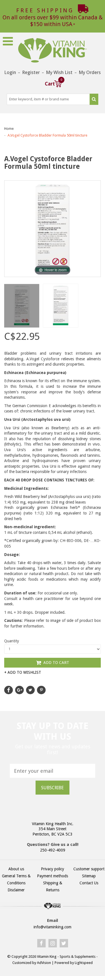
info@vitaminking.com (52, 927)
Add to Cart (55, 662)
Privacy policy (52, 869)
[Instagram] (52, 943)
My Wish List (59, 72)
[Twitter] (64, 943)
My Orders (90, 72)
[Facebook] (41, 943)
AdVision (44, 963)
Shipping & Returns (52, 886)
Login (10, 72)
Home (9, 128)
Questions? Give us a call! (52, 844)
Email (52, 920)
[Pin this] (41, 690)
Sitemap (89, 876)
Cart (53, 83)
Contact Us (89, 883)
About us (16, 869)
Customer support (88, 869)
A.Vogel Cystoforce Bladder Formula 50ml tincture (47, 135)
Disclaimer (16, 890)
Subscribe (52, 787)
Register (31, 72)
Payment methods (52, 876)
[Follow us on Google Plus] (19, 690)
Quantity (11, 641)
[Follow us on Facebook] (8, 690)
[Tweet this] (30, 690)
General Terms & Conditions (16, 879)
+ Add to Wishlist (22, 672)
